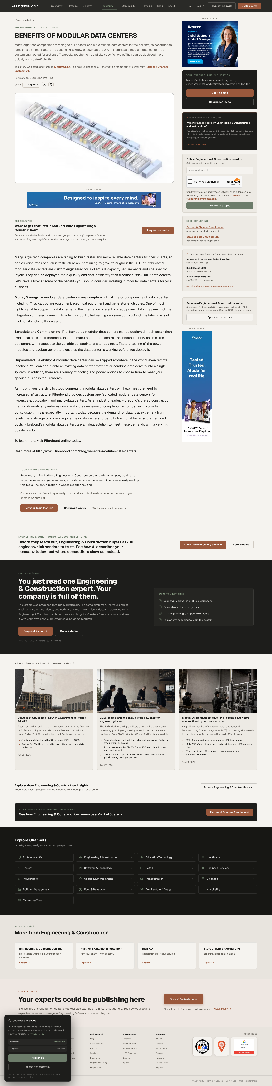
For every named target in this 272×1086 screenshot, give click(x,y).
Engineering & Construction (36, 27)
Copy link (33, 84)
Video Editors (129, 1043)
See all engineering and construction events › (209, 286)
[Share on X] (44, 84)
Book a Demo (162, 1062)
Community (128, 6)
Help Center (96, 1067)
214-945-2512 (238, 195)
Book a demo (219, 93)
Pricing (148, 6)
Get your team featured (38, 508)
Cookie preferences (248, 1081)
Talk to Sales (162, 1048)
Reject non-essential (37, 1066)
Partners (160, 1058)
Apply (126, 1062)
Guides (126, 1058)
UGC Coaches (129, 1053)
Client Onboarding (99, 1062)
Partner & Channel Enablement (205, 227)
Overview (56, 6)
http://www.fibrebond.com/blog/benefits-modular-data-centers (86, 451)
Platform (73, 6)
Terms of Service (215, 1081)
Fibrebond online (57, 440)
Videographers (130, 1048)
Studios (94, 1053)
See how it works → (196, 144)
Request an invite (221, 6)
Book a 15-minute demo (183, 999)
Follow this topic (220, 205)
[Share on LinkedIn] (51, 84)
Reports (94, 1048)
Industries (107, 6)
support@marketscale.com (201, 198)
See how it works (75, 508)
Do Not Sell (231, 1081)
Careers (159, 1053)
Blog (160, 6)
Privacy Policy (197, 1081)
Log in (200, 6)
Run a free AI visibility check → (203, 544)
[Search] (190, 6)
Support (159, 1067)
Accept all (38, 1057)
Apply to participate (219, 317)
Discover (88, 6)
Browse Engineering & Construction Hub (228, 787)
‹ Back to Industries (25, 20)
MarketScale (62, 66)
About (171, 6)
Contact (159, 1043)
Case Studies (96, 1043)
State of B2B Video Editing (202, 236)
